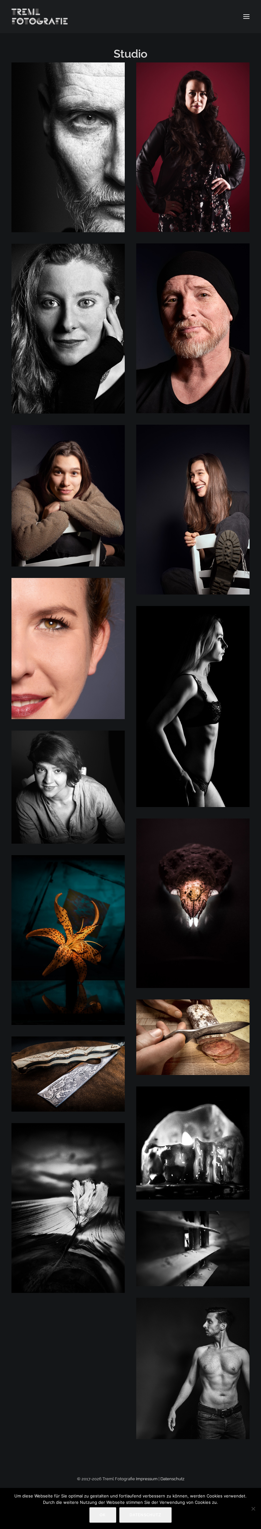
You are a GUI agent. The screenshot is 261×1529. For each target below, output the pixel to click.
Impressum (147, 1478)
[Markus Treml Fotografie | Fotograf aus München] (40, 17)
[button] (246, 16)
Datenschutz (172, 1478)
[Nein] (253, 1508)
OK (103, 1515)
